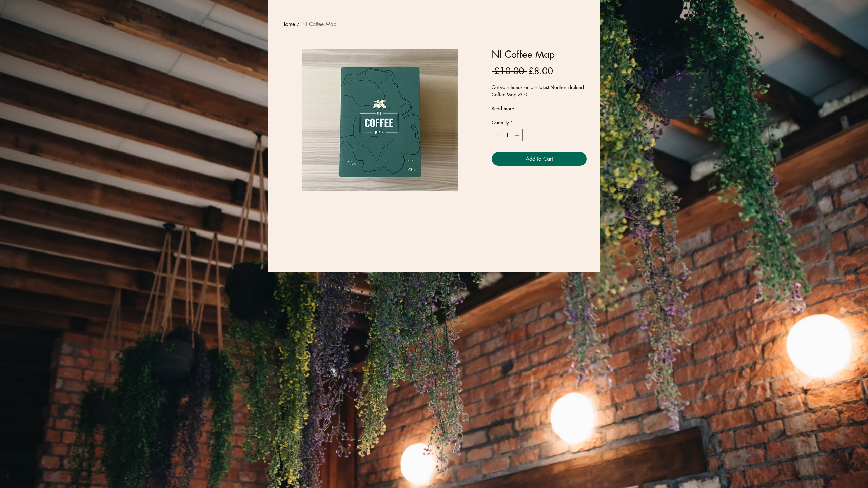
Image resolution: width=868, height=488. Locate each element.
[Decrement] (497, 135)
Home (288, 24)
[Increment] (517, 135)
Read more (503, 108)
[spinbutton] (507, 135)
